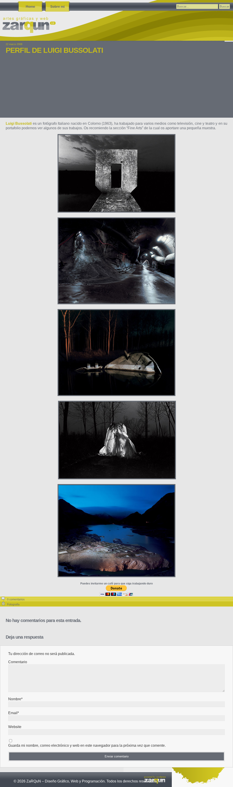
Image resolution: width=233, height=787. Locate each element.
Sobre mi (57, 6)
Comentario (17, 662)
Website (14, 727)
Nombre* (15, 699)
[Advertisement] (116, 89)
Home (30, 6)
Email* (13, 713)
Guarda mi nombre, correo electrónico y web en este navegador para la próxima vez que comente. (87, 745)
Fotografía (13, 604)
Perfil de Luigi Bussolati (54, 50)
